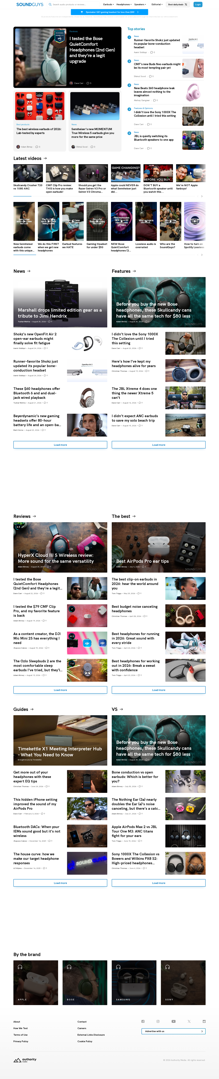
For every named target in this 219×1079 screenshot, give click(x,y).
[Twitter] (189, 1021)
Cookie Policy (84, 1041)
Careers (81, 1028)
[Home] (30, 4)
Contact (82, 1021)
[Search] (50, 4)
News (19, 271)
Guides (20, 709)
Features (121, 271)
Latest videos (27, 158)
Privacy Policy (20, 1041)
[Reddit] (204, 1021)
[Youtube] (174, 1021)
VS (115, 709)
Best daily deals (175, 4)
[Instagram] (158, 1021)
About (16, 1021)
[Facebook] (143, 1021)
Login (198, 4)
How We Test (20, 1028)
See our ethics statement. (167, 17)
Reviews (22, 516)
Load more (60, 444)
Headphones (124, 4)
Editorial (157, 4)
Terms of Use (20, 1034)
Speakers (140, 4)
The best (121, 516)
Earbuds (108, 4)
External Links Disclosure (91, 1034)
